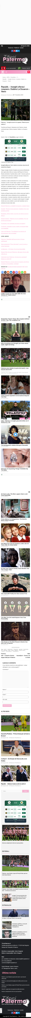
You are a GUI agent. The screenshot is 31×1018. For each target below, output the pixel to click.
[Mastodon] (16, 272)
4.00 (12, 155)
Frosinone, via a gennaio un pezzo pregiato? (13, 223)
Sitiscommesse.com (15, 819)
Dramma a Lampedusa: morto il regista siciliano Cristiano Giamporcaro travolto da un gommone (19, 934)
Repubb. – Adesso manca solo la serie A (13, 784)
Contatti (22, 47)
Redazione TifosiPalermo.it (7, 95)
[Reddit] (8, 272)
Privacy (1, 1011)
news (12, 650)
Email (4, 694)
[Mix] (19, 272)
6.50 (15, 147)
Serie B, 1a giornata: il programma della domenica (13, 989)
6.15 (15, 155)
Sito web (5, 699)
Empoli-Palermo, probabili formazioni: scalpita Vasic (15, 206)
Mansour (5, 650)
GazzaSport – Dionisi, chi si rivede (23, 655)
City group (16, 649)
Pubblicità (16, 47)
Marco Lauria (14, 968)
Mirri (9, 650)
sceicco (3, 651)
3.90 (12, 147)
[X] (5, 272)
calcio (5, 649)
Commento (6, 669)
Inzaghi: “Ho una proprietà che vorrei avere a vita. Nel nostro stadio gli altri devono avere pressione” (19, 898)
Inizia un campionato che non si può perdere (12, 991)
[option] (15, 836)
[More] (25, 272)
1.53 (9, 147)
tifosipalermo (15, 651)
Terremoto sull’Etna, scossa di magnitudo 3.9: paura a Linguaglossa (19, 925)
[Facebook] (2, 272)
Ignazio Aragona (14, 966)
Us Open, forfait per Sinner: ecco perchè (11, 918)
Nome (4, 689)
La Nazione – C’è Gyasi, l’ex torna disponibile (13, 249)
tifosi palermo (9, 651)
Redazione (10, 47)
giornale (20, 649)
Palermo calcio (22, 650)
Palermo (16, 650)
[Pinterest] (13, 272)
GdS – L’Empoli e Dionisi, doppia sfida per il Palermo (8, 655)
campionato (10, 649)
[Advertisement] (15, 29)
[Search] (26, 72)
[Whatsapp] (22, 272)
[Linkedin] (11, 272)
